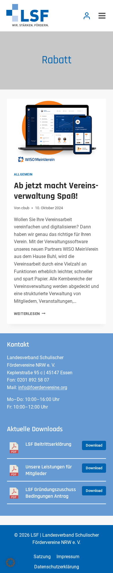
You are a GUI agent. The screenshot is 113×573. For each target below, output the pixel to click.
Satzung (42, 556)
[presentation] (56, 132)
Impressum (68, 556)
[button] (10, 562)
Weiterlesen (29, 313)
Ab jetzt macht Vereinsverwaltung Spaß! (56, 191)
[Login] (87, 15)
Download (94, 445)
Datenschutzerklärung (56, 567)
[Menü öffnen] (101, 15)
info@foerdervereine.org (42, 387)
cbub (25, 208)
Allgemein (23, 174)
